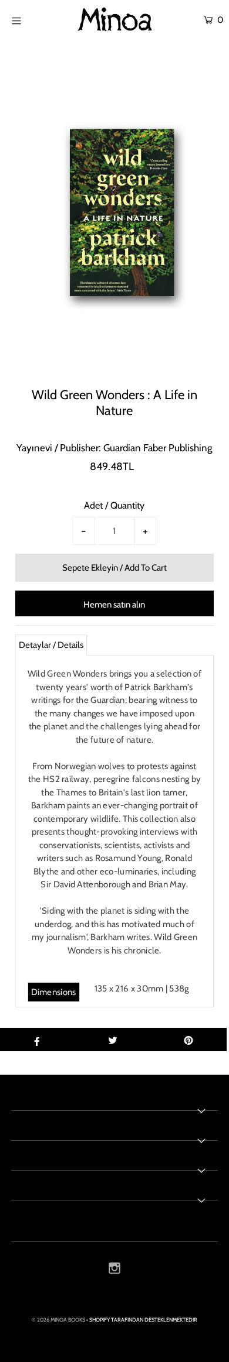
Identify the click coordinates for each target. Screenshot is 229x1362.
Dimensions (53, 992)
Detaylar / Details (51, 645)
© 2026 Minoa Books (58, 1319)
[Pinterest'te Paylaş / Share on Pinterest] (188, 1039)
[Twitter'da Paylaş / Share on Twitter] (113, 1039)
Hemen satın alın (114, 604)
